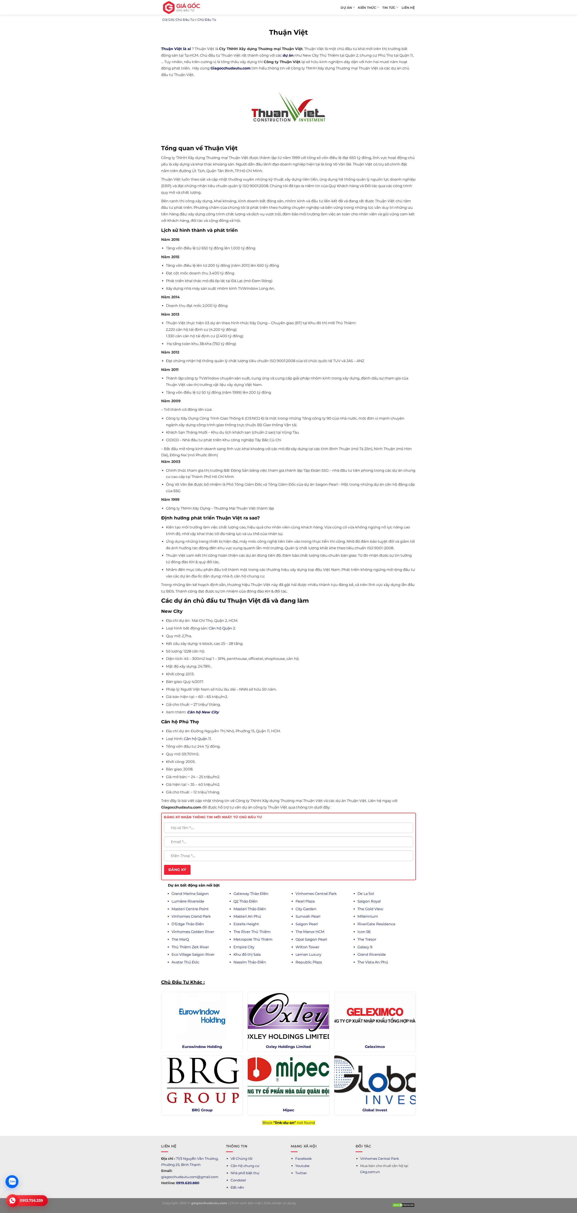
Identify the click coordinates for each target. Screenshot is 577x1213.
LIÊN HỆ (408, 8)
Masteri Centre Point (190, 909)
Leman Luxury (308, 954)
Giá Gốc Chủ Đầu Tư (178, 20)
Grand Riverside (371, 954)
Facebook (303, 1158)
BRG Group (202, 1110)
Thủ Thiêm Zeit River (190, 947)
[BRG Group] (202, 1079)
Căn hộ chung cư (245, 1166)
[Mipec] (288, 1079)
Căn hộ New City (203, 712)
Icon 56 (364, 932)
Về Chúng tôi (241, 1158)
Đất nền (237, 1187)
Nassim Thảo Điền (250, 962)
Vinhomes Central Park (316, 893)
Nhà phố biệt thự (245, 1173)
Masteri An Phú (247, 916)
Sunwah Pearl (307, 916)
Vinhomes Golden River (193, 932)
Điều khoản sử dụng (280, 1203)
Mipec (288, 1110)
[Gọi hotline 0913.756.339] (12, 1201)
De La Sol (365, 893)
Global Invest (374, 1110)
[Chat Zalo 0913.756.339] (12, 1181)
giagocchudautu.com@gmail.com (189, 1177)
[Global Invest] (375, 1079)
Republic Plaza (308, 962)
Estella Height (246, 924)
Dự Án (346, 8)
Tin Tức (388, 8)
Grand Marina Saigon (190, 893)
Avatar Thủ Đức (185, 962)
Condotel (238, 1180)
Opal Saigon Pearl (311, 939)
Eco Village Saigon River (193, 954)
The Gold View (370, 909)
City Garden (305, 909)
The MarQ (180, 939)
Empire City (244, 947)
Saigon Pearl (306, 924)
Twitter (301, 1173)
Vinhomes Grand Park (191, 916)
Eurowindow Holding (202, 1047)
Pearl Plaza (305, 901)
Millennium (367, 916)
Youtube (302, 1166)
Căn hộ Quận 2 (222, 628)
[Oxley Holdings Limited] (288, 1016)
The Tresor (366, 939)
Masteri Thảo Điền (250, 909)
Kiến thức (367, 8)
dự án (288, 55)
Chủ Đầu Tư (206, 20)
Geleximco (375, 1047)
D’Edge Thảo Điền (188, 924)
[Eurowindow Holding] (202, 1016)
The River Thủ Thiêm (252, 932)
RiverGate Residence (376, 924)
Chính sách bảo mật (245, 1203)
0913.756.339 (31, 1200)
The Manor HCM (309, 932)
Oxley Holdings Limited (288, 1047)
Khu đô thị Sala (247, 954)
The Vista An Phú (372, 962)
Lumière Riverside (188, 901)
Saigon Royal (369, 901)
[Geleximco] (375, 1016)
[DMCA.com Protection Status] (403, 1205)
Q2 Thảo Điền (246, 901)
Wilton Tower (307, 947)
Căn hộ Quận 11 (197, 739)
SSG (177, 491)
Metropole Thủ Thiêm (253, 939)
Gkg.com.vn (370, 1172)
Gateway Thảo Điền (251, 893)
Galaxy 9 (364, 947)
